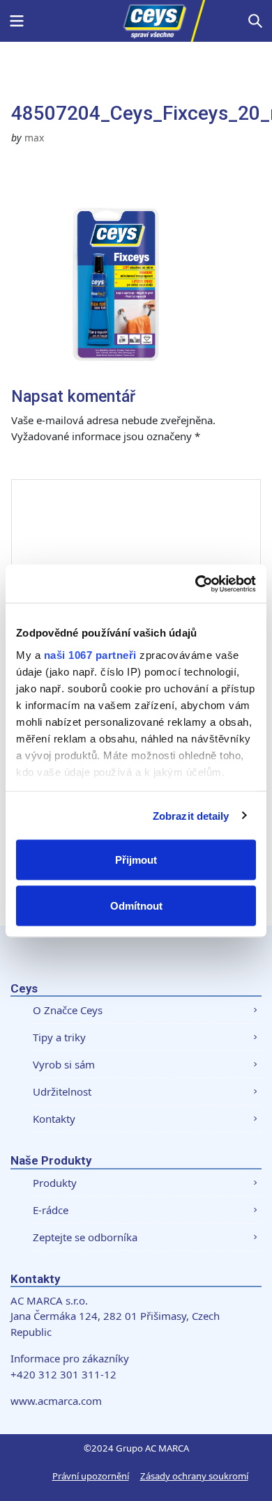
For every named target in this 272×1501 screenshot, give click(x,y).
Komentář (51, 465)
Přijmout (136, 860)
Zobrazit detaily (191, 815)
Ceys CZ (136, 21)
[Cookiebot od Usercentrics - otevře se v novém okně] (195, 584)
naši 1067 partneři (90, 654)
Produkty (55, 1183)
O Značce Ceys (68, 1010)
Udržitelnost (62, 1091)
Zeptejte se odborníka (85, 1237)
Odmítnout (136, 905)
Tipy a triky (59, 1037)
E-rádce (50, 1210)
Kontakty (54, 1119)
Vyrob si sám (64, 1064)
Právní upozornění (90, 1476)
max (34, 137)
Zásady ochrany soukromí (194, 1476)
